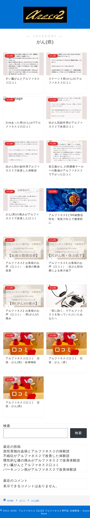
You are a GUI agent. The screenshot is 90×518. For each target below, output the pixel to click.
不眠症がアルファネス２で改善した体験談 (36, 456)
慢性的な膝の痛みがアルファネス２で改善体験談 (41, 460)
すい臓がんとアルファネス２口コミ (31, 465)
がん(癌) (35, 501)
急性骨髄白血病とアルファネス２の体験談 (36, 451)
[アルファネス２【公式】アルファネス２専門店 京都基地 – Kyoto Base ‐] (45, 25)
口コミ (22, 501)
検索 (6, 426)
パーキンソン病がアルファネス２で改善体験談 (40, 469)
